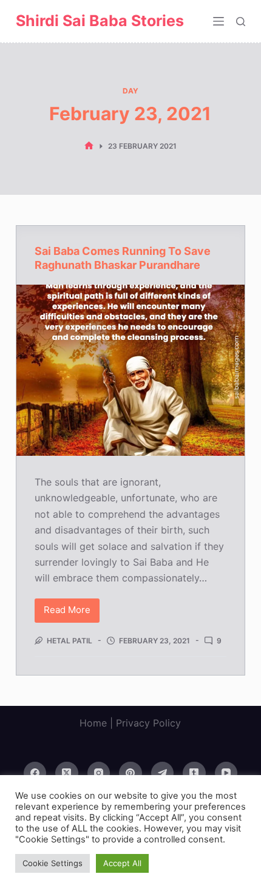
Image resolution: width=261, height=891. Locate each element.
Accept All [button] (122, 863)
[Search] (240, 21)
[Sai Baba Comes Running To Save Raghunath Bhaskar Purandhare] (130, 370)
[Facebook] (35, 773)
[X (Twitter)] (66, 773)
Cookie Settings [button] (52, 863)
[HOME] (88, 146)
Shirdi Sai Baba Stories (100, 21)
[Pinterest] (130, 773)
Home (93, 723)
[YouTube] (226, 773)
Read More (72, 613)
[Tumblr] (194, 773)
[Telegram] (162, 773)
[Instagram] (98, 773)
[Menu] (218, 21)
